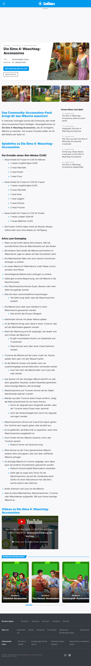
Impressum (41, 630)
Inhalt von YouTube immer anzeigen (31, 542)
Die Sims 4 (17, 45)
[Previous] (4, 582)
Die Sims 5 (25, 621)
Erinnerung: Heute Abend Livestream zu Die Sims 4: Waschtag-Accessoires (73, 154)
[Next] (86, 582)
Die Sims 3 (46, 621)
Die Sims (66, 621)
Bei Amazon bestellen (16, 69)
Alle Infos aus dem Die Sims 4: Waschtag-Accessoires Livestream (75, 141)
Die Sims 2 (56, 621)
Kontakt (31, 630)
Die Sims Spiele (7, 621)
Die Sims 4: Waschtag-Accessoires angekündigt (72, 165)
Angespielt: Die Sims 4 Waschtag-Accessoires (71, 129)
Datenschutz (84, 630)
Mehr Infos (10, 74)
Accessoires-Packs (30, 45)
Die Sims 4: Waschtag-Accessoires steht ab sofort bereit (73, 118)
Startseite (7, 45)
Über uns (5, 630)
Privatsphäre (51, 630)
